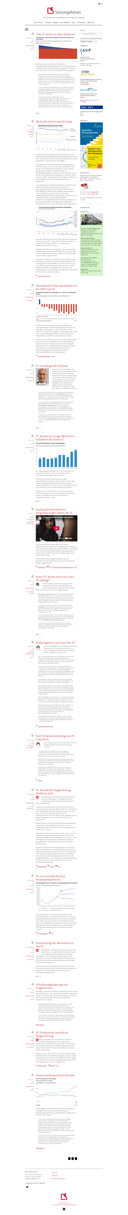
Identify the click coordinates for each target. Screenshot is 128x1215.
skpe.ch (82, 97)
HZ (76, 567)
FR (50, 567)
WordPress (59, 1205)
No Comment (65, 23)
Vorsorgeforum (63, 1203)
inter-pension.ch (85, 84)
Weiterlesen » (40, 1025)
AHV (30, 300)
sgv (33, 381)
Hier (81, 175)
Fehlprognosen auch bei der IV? (56, 642)
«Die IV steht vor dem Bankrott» (55, 34)
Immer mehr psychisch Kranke (55, 1075)
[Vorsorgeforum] (64, 13)
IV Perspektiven (43, 934)
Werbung (54, 1175)
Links (73, 23)
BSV (31, 959)
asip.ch (82, 60)
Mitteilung (83, 100)
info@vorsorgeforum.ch (32, 1179)
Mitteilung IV (42, 567)
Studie (32, 133)
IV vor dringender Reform (52, 365)
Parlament (31, 652)
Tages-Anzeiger (31, 592)
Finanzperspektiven (44, 356)
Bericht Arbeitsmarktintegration (63, 567)
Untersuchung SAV (44, 276)
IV (33, 49)
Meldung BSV (42, 1066)
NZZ (53, 356)
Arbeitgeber (30, 131)
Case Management (30, 522)
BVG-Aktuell (38, 23)
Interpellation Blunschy (45, 726)
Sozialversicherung (29, 46)
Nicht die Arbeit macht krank (54, 121)
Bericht (52, 867)
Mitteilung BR (42, 867)
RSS (101, 4)
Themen (48, 23)
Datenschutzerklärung (58, 1178)
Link (90, 65)
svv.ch (82, 115)
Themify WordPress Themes (69, 1205)
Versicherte (31, 134)
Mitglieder (81, 23)
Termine (55, 23)
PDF (97, 192)
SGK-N (32, 748)
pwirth (32, 42)
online (94, 192)
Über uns (90, 23)
